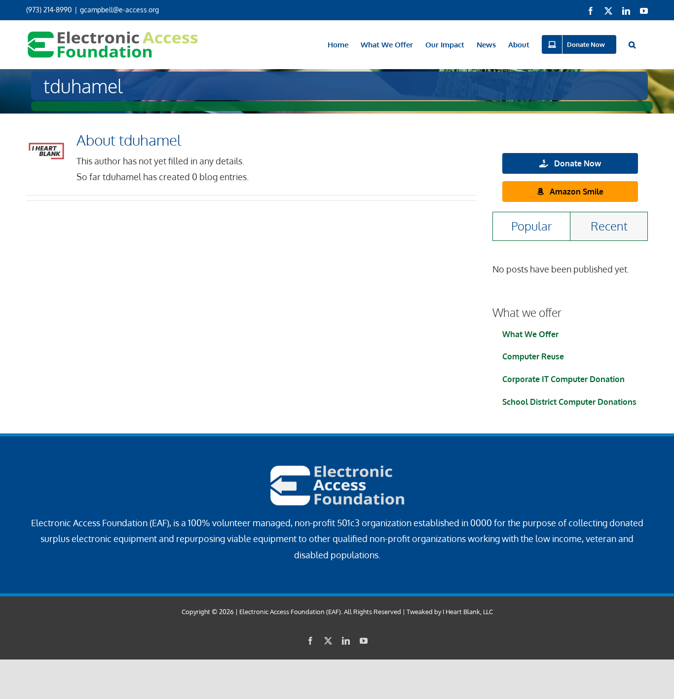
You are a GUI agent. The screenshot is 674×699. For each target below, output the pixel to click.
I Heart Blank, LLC (468, 612)
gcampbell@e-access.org (119, 9)
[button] (632, 44)
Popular (531, 225)
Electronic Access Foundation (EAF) (290, 612)
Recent (609, 225)
